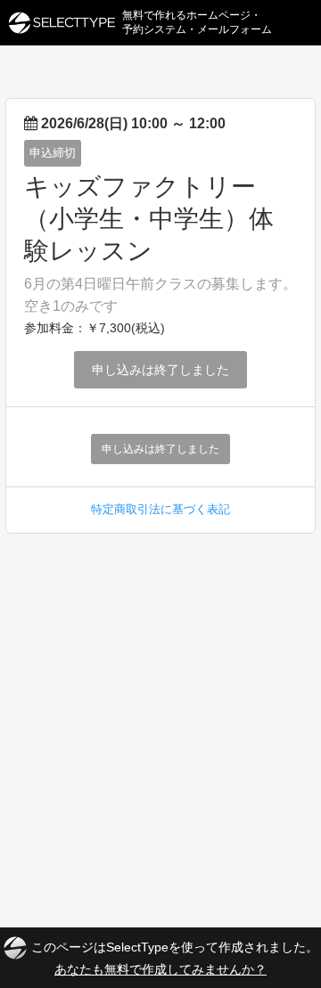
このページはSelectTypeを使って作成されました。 (174, 957)
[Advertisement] (160, 703)
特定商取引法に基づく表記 (160, 509)
